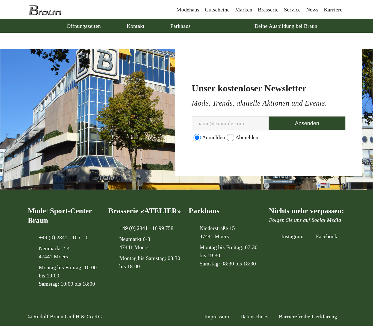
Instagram (292, 236)
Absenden (307, 123)
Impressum (216, 316)
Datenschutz (254, 316)
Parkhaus (180, 26)
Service (292, 10)
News (312, 10)
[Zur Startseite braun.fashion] (45, 8)
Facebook (326, 236)
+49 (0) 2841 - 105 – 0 (63, 237)
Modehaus (187, 10)
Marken (243, 10)
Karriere (333, 10)
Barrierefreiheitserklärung (308, 316)
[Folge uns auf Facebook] (221, 26)
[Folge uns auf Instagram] (210, 26)
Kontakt (135, 26)
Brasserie (268, 10)
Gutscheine (217, 10)
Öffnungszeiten (84, 26)
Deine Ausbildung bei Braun (285, 26)
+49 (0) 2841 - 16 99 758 (146, 228)
